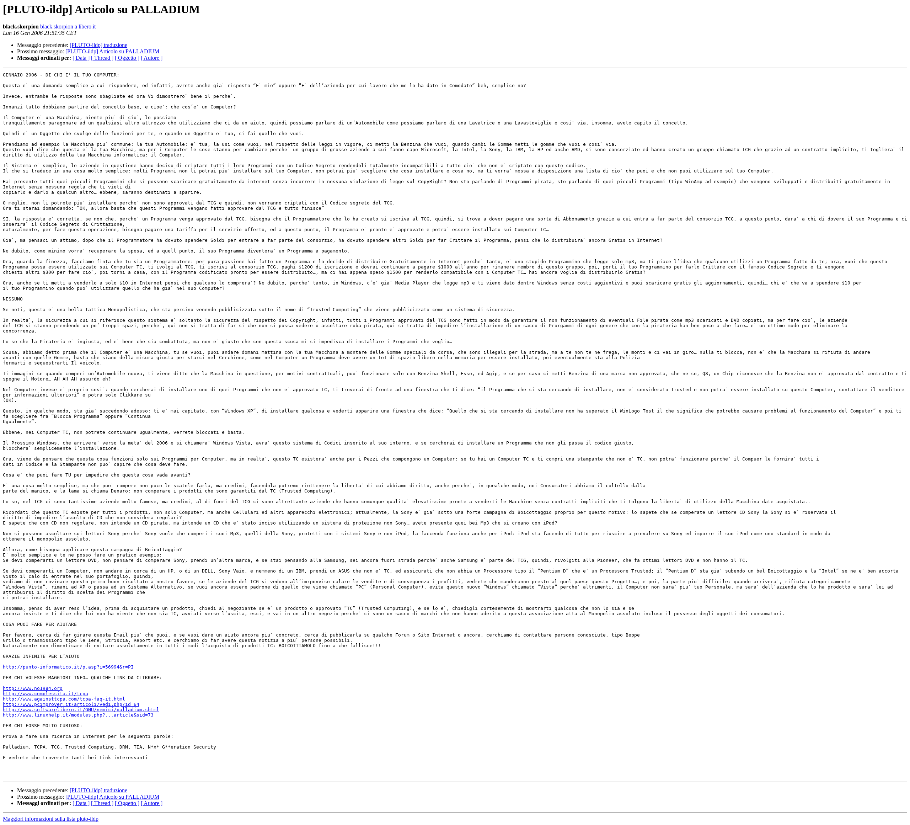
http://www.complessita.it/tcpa (45, 693)
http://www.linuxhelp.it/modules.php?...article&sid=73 (78, 715)
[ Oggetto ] (127, 58)
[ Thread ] (102, 58)
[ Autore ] (151, 58)
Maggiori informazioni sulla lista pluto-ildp (50, 819)
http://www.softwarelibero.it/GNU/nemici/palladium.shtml (81, 709)
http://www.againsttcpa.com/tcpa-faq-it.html (64, 699)
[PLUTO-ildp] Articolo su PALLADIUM (112, 51)
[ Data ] (81, 58)
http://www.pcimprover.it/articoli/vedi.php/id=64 (71, 704)
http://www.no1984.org (33, 688)
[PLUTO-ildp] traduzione (98, 45)
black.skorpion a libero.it (68, 26)
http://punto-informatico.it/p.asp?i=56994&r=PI (68, 667)
